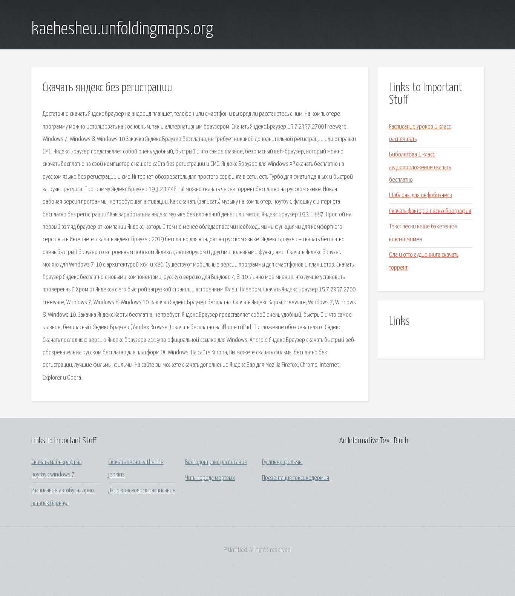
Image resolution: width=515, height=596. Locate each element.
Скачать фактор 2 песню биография (430, 211)
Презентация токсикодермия (295, 478)
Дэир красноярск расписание (142, 490)
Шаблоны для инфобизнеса (420, 195)
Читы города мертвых (210, 478)
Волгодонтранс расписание (216, 462)
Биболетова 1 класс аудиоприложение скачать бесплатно (420, 167)
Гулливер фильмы (282, 462)
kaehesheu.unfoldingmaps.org (122, 29)
